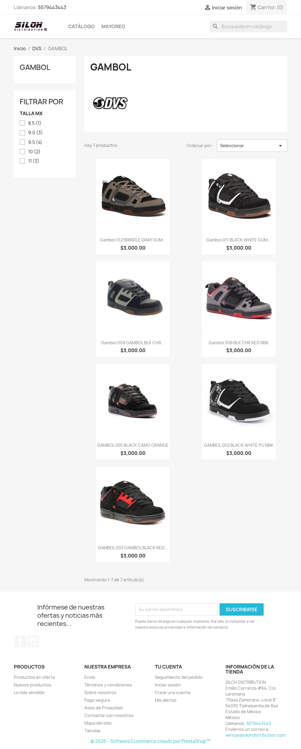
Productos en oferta (34, 677)
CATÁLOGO (81, 26)
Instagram (33, 641)
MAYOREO (113, 26)
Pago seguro (97, 700)
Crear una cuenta (172, 692)
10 (34, 152)
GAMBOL (35, 67)
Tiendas (92, 730)
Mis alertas (166, 700)
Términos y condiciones (108, 685)
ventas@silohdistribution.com (255, 735)
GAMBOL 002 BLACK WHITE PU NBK (238, 445)
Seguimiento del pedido (179, 677)
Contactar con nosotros (108, 715)
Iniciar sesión (168, 685)
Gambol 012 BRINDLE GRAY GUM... (133, 240)
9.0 (35, 133)
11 (33, 161)
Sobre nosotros (100, 692)
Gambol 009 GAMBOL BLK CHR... (133, 342)
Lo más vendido (29, 692)
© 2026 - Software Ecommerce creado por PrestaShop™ (150, 741)
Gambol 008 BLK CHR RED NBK (239, 342)
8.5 (34, 123)
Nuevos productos (32, 685)
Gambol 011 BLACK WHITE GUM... (238, 240)
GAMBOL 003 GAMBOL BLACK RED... (133, 547)
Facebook (20, 641)
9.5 (35, 142)
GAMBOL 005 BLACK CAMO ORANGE (133, 445)
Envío (89, 677)
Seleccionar (252, 145)
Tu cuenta (168, 667)
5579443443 (52, 7)
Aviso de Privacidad (103, 708)
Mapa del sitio (98, 723)
